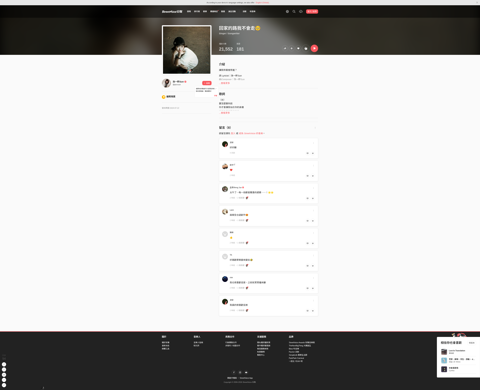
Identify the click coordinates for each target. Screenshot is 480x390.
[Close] (477, 2)
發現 (189, 11)
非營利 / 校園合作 (232, 346)
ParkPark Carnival (296, 358)
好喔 (215, 96)
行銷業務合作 (231, 342)
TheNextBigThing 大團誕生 (300, 346)
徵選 (223, 11)
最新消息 (165, 346)
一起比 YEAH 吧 (295, 361)
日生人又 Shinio (454, 362)
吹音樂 (252, 11)
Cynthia (451, 371)
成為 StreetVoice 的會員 (251, 133)
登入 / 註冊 (312, 11)
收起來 (472, 343)
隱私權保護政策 (263, 342)
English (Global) (262, 2)
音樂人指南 (198, 342)
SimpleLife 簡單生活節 (298, 355)
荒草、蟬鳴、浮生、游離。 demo (463, 359)
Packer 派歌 (294, 352)
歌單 (205, 11)
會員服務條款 (262, 349)
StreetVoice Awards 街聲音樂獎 (302, 342)
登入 (233, 133)
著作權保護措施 (263, 346)
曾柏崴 (451, 353)
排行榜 (197, 11)
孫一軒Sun (178, 81)
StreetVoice (172, 11)
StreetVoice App (246, 378)
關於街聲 (165, 342)
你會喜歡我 (453, 368)
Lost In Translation (457, 351)
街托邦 (196, 346)
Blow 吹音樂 (294, 349)
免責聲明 (261, 352)
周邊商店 (214, 11)
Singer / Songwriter (229, 33)
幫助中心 (261, 355)
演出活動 (232, 11)
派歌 (244, 11)
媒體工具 (165, 349)
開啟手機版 (232, 378)
